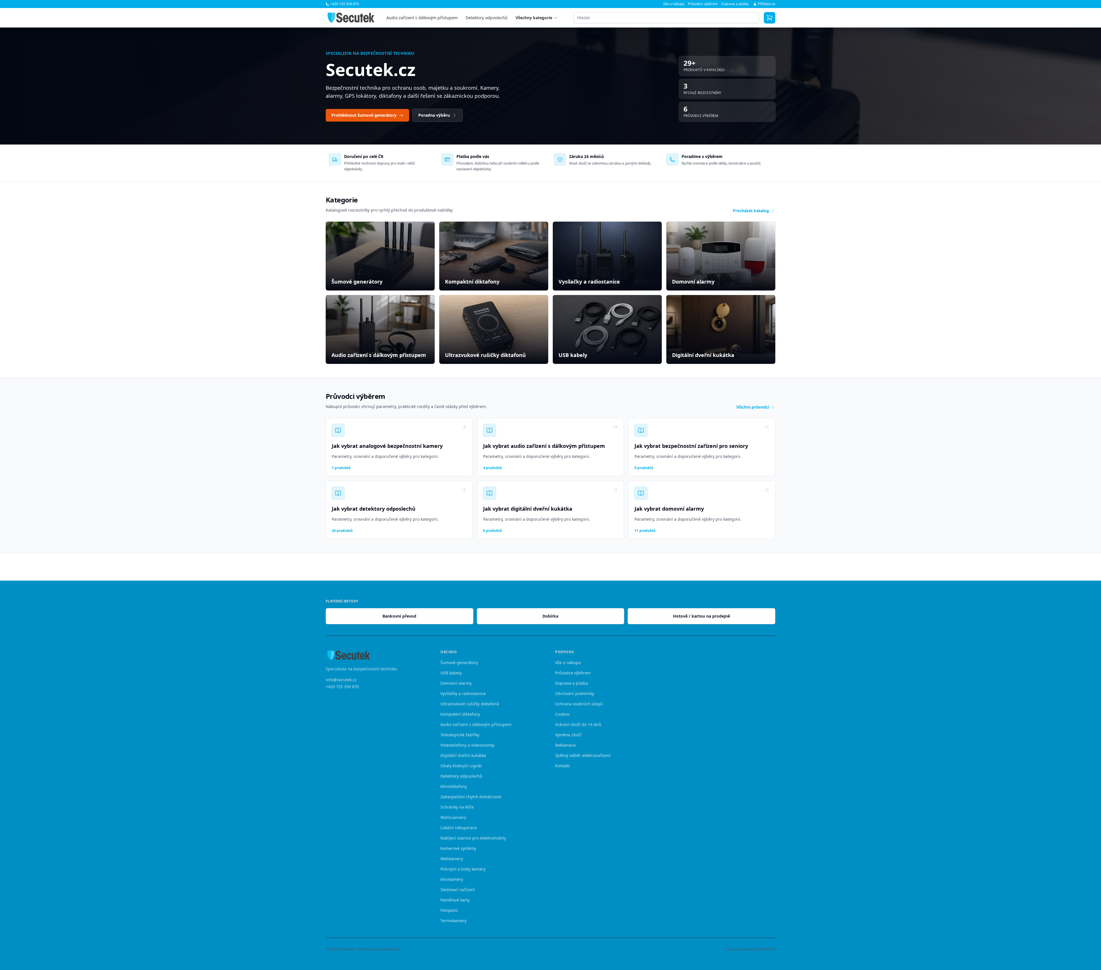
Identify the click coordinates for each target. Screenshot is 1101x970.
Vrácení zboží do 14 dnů (578, 724)
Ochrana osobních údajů (579, 703)
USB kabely (451, 673)
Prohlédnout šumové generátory (364, 115)
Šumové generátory (459, 662)
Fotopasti (449, 910)
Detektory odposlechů (486, 17)
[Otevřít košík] (769, 18)
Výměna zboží (568, 734)
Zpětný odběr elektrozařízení (582, 755)
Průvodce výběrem (703, 4)
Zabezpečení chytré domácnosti (470, 796)
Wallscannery (453, 817)
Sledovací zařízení (457, 889)
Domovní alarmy (456, 683)
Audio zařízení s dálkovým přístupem (422, 17)
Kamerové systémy (458, 848)
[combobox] (666, 17)
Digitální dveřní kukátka (463, 755)
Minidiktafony (453, 786)
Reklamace (565, 745)
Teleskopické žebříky (459, 734)
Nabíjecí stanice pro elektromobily (473, 838)
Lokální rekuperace (458, 827)
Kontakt (562, 765)
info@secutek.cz (341, 679)
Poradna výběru (434, 115)
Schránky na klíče (457, 807)
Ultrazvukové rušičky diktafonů (469, 703)
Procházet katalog (751, 210)
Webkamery (451, 858)
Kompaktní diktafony (460, 714)
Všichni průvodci (752, 407)
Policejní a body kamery (463, 869)
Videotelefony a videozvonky (467, 745)
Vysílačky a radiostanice (463, 693)
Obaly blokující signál (461, 765)
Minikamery (451, 879)
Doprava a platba (735, 4)
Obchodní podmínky (574, 693)
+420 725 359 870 (342, 686)
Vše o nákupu (673, 4)
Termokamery (453, 920)
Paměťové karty (455, 900)
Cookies (562, 714)
